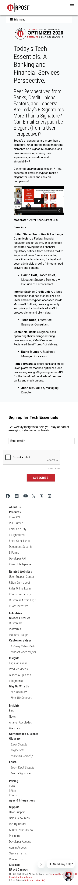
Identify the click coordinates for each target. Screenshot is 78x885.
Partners (14, 836)
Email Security (17, 529)
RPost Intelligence (20, 564)
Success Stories (19, 618)
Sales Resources (19, 818)
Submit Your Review (21, 830)
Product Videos (18, 669)
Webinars (14, 728)
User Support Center (21, 576)
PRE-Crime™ (16, 523)
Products (15, 512)
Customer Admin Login (23, 600)
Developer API (17, 558)
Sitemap (14, 865)
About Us (15, 507)
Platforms (15, 629)
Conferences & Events (23, 734)
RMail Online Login (20, 588)
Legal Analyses (18, 663)
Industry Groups (18, 635)
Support (14, 807)
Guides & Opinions (20, 675)
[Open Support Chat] (68, 875)
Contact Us (16, 859)
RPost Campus (18, 869)
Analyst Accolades (20, 722)
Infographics (16, 681)
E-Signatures (17, 535)
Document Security (20, 546)
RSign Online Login (20, 582)
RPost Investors (18, 606)
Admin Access (18, 847)
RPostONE (15, 517)
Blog (11, 710)
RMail (12, 786)
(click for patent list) (35, 880)
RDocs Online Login (20, 594)
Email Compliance (19, 541)
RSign (12, 791)
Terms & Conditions (59, 874)
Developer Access (20, 841)
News (12, 716)
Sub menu (19, 19)
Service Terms (18, 853)
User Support (17, 812)
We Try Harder (17, 824)
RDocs (13, 795)
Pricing (13, 781)
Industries (15, 613)
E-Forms (14, 552)
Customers (16, 623)
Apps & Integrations (22, 800)
